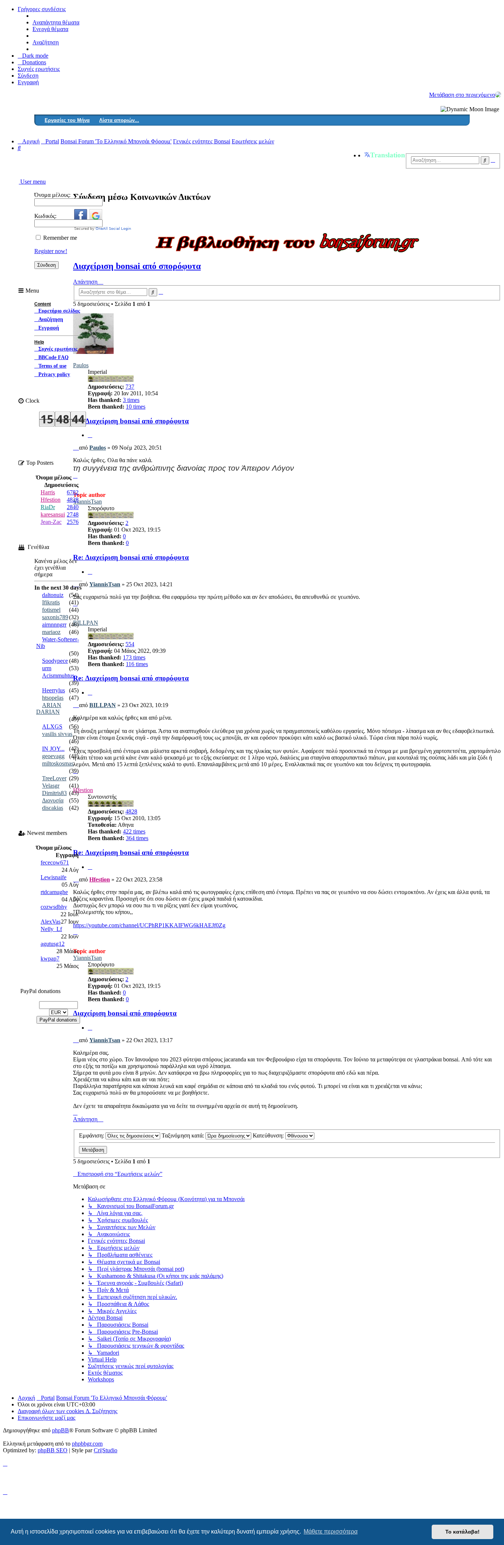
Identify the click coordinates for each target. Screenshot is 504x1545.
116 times (137, 664)
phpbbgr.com (87, 1443)
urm (46, 668)
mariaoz (51, 632)
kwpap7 (50, 958)
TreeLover (54, 778)
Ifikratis (51, 602)
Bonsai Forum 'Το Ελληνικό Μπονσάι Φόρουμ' (111, 1398)
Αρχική (26, 1398)
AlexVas (51, 921)
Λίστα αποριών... (119, 120)
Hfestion (99, 879)
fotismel (51, 610)
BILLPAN (85, 623)
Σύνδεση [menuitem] (28, 75)
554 (129, 644)
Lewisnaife (53, 877)
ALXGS (52, 726)
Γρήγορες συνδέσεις (42, 9)
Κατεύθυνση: (269, 1135)
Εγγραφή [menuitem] (28, 82)
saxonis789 (55, 617)
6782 (73, 492)
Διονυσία (52, 800)
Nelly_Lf (51, 929)
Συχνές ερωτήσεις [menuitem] (39, 69)
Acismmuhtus (58, 675)
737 (129, 386)
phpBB (60, 1430)
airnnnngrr (54, 624)
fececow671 (55, 862)
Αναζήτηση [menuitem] (45, 42)
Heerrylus (53, 690)
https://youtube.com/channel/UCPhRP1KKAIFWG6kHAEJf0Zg (149, 925)
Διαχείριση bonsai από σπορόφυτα (137, 266)
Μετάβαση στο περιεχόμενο (462, 95)
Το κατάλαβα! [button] (462, 1532)
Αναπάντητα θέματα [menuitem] (55, 22)
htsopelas (52, 698)
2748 (73, 514)
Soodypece (55, 661)
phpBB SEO (53, 1450)
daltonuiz (52, 595)
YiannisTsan (87, 501)
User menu (32, 181)
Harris (48, 492)
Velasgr (50, 785)
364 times (137, 838)
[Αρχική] (498, 95)
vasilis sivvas (57, 734)
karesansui (53, 514)
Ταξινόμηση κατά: (184, 1135)
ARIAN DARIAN (48, 708)
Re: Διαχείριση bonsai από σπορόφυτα (131, 421)
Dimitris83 (54, 793)
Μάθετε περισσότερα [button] (331, 1531)
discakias (52, 808)
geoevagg (53, 756)
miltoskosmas (57, 763)
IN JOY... (53, 749)
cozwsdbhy (54, 907)
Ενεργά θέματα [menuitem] (50, 29)
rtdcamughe (54, 892)
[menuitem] (32, 62)
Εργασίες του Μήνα (67, 120)
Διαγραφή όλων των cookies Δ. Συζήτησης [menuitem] (67, 1411)
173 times (134, 657)
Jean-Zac (51, 522)
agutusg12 (53, 944)
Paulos (97, 447)
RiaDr (48, 507)
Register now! (50, 251)
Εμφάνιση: (92, 1135)
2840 (73, 507)
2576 (73, 522)
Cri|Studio (105, 1450)
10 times (135, 406)
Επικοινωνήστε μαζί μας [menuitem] (46, 1418)
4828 (131, 811)
